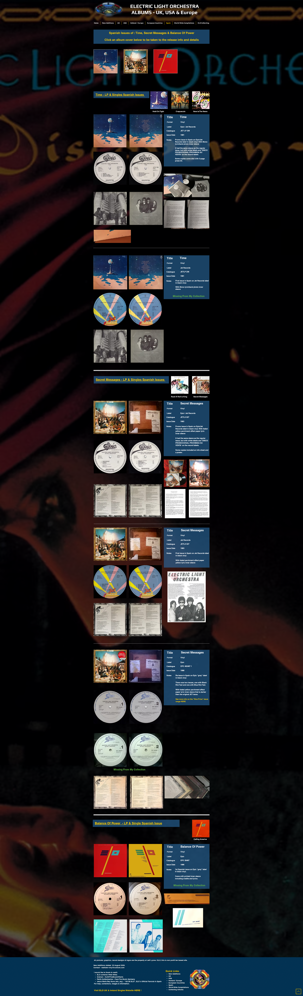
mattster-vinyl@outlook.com (112, 968)
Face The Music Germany (125, 979)
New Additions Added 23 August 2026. (109, 965)
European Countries (177, 983)
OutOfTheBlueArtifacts (114, 977)
